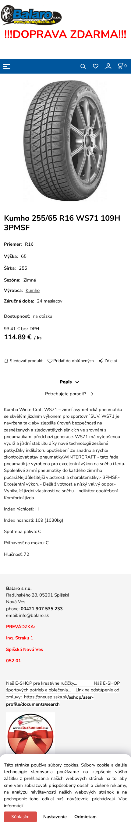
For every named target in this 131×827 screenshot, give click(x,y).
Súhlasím (20, 817)
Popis (66, 382)
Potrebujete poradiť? (65, 394)
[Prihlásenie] (108, 66)
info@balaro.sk (34, 615)
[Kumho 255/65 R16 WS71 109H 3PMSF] (65, 141)
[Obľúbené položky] (95, 66)
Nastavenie (55, 817)
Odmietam (85, 817)
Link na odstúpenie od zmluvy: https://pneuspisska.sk (62, 697)
